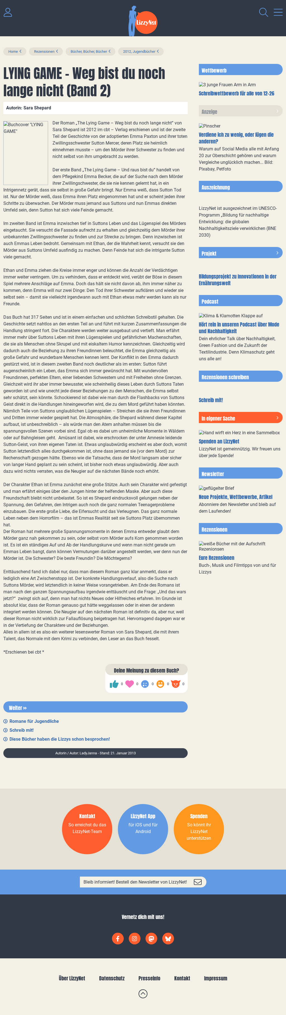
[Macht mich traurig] (145, 684)
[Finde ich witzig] (160, 684)
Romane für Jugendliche (34, 721)
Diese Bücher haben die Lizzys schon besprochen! (59, 739)
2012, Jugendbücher (139, 51)
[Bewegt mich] (129, 684)
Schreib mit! (21, 730)
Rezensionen (44, 51)
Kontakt (182, 978)
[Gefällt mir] (114, 684)
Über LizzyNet (72, 978)
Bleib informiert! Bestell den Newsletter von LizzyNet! (135, 882)
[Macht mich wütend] (175, 684)
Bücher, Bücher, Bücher (89, 51)
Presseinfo (149, 978)
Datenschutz (112, 978)
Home (13, 51)
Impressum (215, 978)
